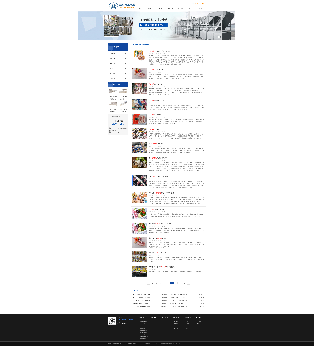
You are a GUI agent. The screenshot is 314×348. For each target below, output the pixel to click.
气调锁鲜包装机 (143, 321)
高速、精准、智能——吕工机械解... (142, 306)
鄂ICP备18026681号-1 (133, 343)
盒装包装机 (142, 323)
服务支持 (170, 8)
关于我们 (191, 8)
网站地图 (178, 343)
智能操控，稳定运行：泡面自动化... (179, 303)
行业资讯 (176, 323)
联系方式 (199, 321)
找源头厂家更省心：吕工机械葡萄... (179, 294)
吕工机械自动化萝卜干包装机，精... (179, 306)
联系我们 (201, 8)
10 (184, 283)
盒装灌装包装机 (143, 330)
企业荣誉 (187, 323)
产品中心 (149, 8)
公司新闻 (176, 321)
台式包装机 (142, 334)
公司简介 (187, 321)
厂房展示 (187, 328)
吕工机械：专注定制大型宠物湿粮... (179, 300)
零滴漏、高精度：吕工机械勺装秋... (142, 300)
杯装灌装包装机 (143, 332)
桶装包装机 (142, 326)
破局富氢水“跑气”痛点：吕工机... (178, 297)
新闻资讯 (180, 8)
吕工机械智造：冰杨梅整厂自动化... (142, 294)
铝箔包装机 (142, 328)
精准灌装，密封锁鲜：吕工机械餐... (142, 297)
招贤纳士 (199, 323)
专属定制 (160, 8)
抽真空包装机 (143, 338)
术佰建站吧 (147, 343)
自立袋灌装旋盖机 (144, 336)
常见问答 (176, 326)
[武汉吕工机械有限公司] (122, 6)
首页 (140, 8)
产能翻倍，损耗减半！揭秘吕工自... (142, 303)
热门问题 (176, 328)
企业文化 (187, 326)
